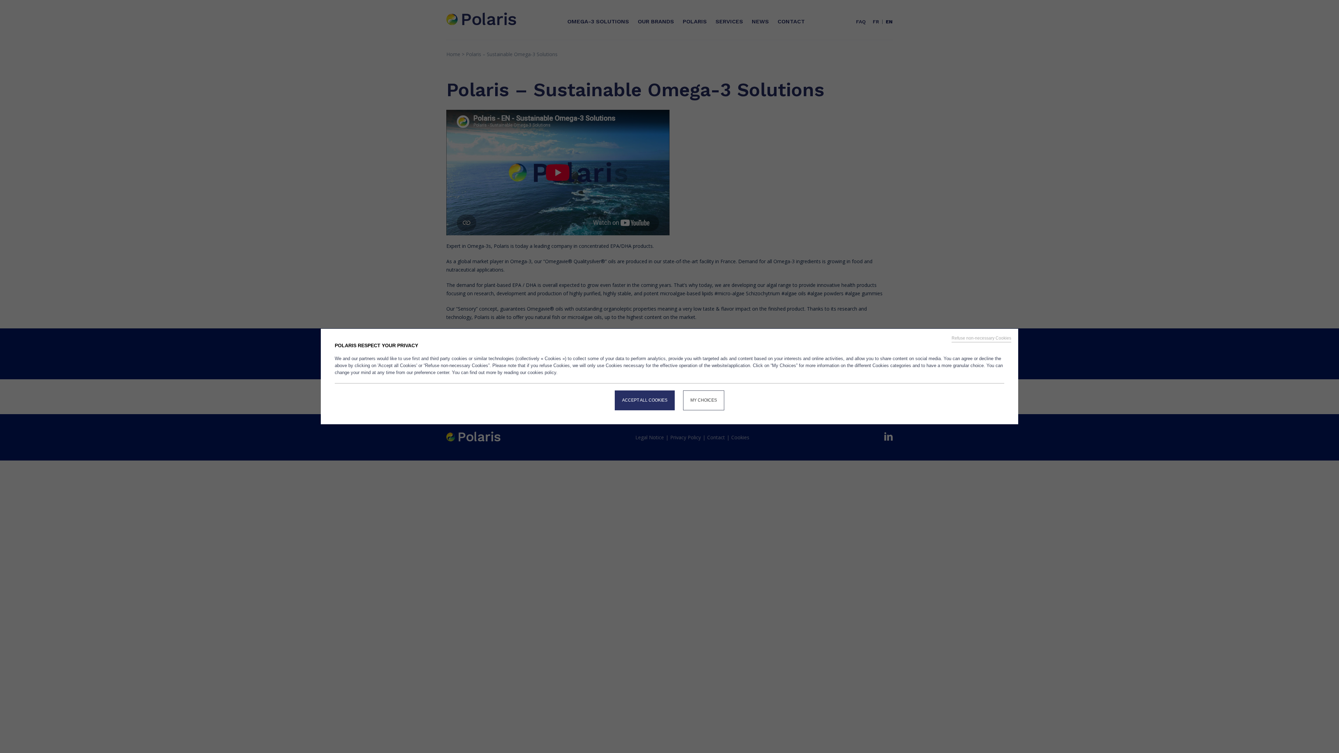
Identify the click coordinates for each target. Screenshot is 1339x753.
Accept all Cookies (644, 400)
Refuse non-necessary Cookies (981, 338)
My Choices (703, 400)
